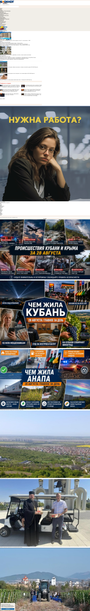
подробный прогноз (3, 202)
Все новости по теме (3, 42)
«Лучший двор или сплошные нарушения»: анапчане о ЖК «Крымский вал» (12, 59)
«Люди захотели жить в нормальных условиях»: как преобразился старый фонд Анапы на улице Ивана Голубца (18, 57)
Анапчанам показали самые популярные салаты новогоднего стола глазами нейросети (14, 73)
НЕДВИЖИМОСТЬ (3, 18)
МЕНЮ (1, 8)
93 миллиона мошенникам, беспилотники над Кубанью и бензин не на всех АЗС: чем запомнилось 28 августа (15, 348)
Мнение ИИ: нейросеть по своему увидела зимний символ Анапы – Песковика (12, 79)
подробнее (8, 202)
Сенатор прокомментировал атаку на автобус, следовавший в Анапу (8, 217)
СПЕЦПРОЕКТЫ (2, 22)
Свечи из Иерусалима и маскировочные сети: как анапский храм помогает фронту (11, 547)
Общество (33, 73)
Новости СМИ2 (2, 98)
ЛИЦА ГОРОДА (2, 17)
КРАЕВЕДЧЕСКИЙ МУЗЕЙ (4, 15)
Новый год (30, 79)
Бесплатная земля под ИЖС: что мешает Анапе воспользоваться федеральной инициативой (13, 478)
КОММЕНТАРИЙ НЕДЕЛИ (4, 13)
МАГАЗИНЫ (5, 30)
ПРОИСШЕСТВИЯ (3, 21)
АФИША (1, 10)
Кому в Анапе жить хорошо (4, 45)
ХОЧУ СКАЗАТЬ (2, 25)
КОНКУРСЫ (2, 14)
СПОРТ (1, 23)
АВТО (1, 9)
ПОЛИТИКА (2, 20)
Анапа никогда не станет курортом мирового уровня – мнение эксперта (11, 43)
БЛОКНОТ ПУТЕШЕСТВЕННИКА (5, 11)
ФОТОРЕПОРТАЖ (3, 24)
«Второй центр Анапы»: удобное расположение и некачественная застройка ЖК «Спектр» (14, 58)
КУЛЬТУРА (1, 16)
